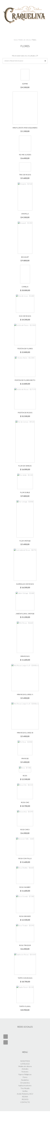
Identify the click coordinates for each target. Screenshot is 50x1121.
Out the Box (28, 1116)
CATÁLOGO (25, 1064)
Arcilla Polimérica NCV (25, 1094)
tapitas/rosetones (25, 1085)
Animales (25, 1069)
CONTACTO (25, 1102)
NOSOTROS (25, 1061)
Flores (25, 1077)
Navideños (25, 1080)
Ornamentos (25, 1083)
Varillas (25, 1091)
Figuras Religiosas (25, 1074)
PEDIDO (25, 1099)
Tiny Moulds (25, 1088)
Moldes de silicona (25, 40)
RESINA (25, 1097)
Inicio (15, 40)
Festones (25, 1072)
